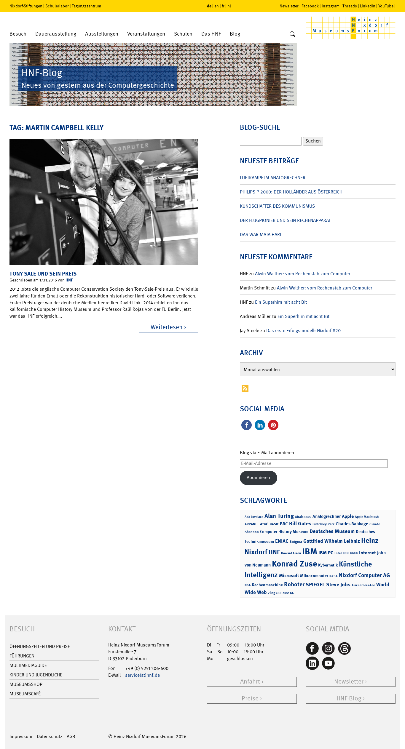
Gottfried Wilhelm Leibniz (331, 541)
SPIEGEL (315, 584)
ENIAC (281, 541)
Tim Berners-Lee (363, 585)
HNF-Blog (349, 698)
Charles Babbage (352, 524)
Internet (367, 553)
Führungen (21, 656)
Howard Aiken (291, 553)
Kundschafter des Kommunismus (277, 206)
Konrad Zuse (294, 563)
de (209, 6)
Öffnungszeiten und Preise (39, 646)
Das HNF (211, 34)
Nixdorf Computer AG (364, 575)
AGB (71, 736)
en (216, 6)
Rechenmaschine (267, 585)
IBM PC (325, 553)
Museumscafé (25, 694)
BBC (284, 524)
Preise (250, 698)
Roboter (294, 584)
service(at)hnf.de (142, 675)
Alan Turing (279, 516)
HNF (69, 280)
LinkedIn (367, 6)
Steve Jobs (338, 584)
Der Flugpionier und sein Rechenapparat (285, 220)
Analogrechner (326, 516)
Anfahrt (250, 682)
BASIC (274, 524)
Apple (348, 516)
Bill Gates (300, 523)
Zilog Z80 (274, 593)
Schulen (183, 34)
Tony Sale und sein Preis (42, 273)
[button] (246, 425)
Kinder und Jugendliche (35, 675)
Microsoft (289, 575)
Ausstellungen (101, 34)
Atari (264, 523)
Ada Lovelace (254, 517)
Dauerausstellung (55, 34)
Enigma (296, 541)
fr (223, 6)
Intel (338, 553)
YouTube (385, 6)
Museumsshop (25, 684)
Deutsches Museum (332, 531)
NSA (248, 585)
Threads (349, 6)
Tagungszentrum (86, 6)
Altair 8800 (303, 517)
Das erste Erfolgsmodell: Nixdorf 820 (303, 330)
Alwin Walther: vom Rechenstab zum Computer (302, 274)
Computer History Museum (284, 531)
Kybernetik (328, 565)
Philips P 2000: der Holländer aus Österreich (291, 192)
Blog (235, 34)
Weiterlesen (167, 327)
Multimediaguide (28, 665)
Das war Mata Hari (260, 234)
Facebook (310, 6)
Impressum (20, 736)
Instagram (330, 6)
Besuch (17, 34)
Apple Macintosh (367, 517)
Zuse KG (288, 593)
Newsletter (289, 6)
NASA (333, 576)
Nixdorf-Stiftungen (25, 6)
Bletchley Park (323, 524)
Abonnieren (258, 477)
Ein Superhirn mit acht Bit (281, 302)
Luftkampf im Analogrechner (272, 178)
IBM (309, 551)
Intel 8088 (350, 553)
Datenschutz (49, 736)
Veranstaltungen (146, 34)
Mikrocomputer (314, 575)
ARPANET (252, 524)
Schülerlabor (57, 6)
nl (229, 6)
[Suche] (292, 34)
